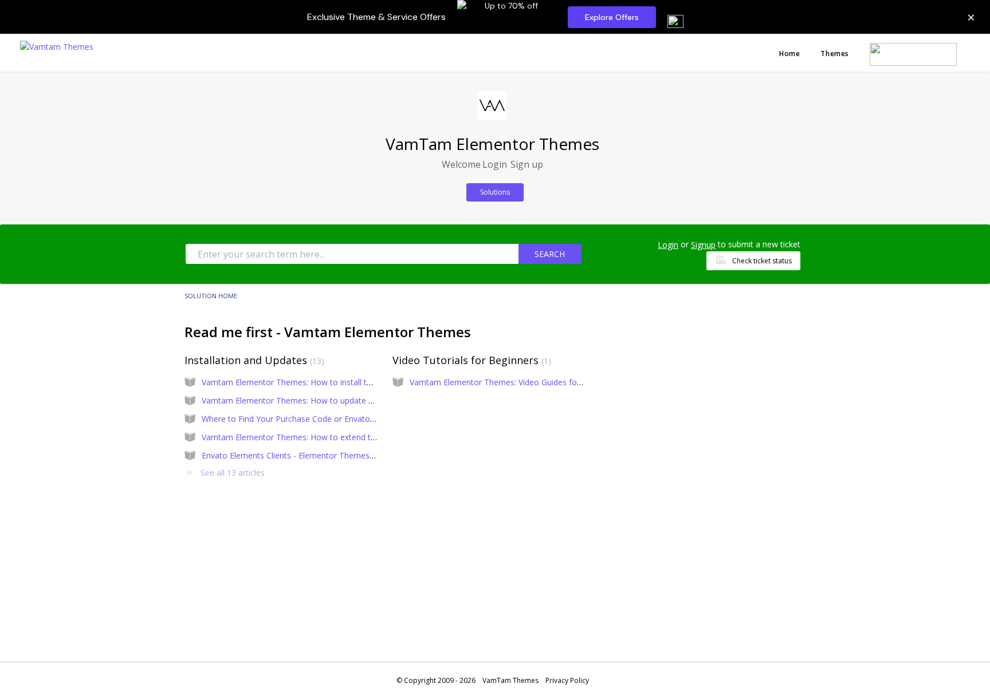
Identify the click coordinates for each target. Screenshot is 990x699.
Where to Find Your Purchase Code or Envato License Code (312, 418)
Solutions (495, 192)
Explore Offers (612, 17)
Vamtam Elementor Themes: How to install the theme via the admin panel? (341, 382)
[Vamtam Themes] (56, 45)
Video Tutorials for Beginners (470, 360)
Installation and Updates (252, 360)
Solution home (210, 295)
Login (668, 244)
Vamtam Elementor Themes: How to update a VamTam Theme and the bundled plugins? (366, 400)
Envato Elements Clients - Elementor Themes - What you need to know (334, 455)
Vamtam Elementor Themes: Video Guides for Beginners (514, 382)
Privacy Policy (567, 680)
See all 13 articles (233, 472)
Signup (703, 244)
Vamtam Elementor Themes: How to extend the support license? (322, 437)
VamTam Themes (510, 680)
